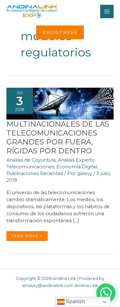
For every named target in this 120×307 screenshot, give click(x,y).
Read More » (29, 237)
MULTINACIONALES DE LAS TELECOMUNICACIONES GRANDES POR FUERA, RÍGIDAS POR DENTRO (57, 137)
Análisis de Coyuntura (31, 160)
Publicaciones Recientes (34, 173)
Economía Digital (76, 167)
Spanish (75, 301)
